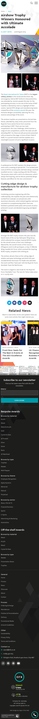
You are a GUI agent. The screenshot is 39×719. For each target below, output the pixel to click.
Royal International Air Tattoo (14, 94)
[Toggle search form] (31, 3)
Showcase (4, 589)
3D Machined (5, 454)
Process (3, 581)
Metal (3, 537)
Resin (3, 450)
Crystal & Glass (6, 435)
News (9, 11)
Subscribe (19, 400)
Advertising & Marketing (9, 518)
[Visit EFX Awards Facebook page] (8, 663)
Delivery (4, 617)
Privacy (3, 716)
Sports (3, 511)
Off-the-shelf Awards (12, 530)
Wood (3, 423)
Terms (6, 716)
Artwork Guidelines (7, 625)
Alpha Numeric (6, 483)
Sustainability (5, 633)
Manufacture (5, 609)
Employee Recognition (8, 479)
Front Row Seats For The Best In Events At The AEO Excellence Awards (12, 354)
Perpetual (4, 494)
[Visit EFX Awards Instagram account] (3, 663)
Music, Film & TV (6, 503)
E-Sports (4, 515)
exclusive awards (19, 110)
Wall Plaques (5, 470)
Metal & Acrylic (6, 427)
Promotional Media (7, 621)
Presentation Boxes (7, 561)
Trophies (4, 463)
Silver (3, 442)
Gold (2, 431)
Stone (3, 446)
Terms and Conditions (8, 641)
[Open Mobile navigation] (36, 3)
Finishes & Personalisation (10, 613)
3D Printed (4, 439)
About (3, 593)
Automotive (5, 522)
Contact (3, 597)
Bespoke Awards (10, 411)
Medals (3, 466)
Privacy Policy (5, 637)
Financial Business (7, 507)
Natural (3, 491)
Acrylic (3, 419)
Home (3, 11)
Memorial (4, 487)
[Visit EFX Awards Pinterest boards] (13, 663)
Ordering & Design (7, 605)
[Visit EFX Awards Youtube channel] (18, 663)
